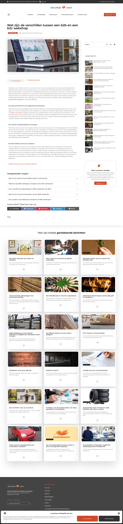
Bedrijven (13, 33)
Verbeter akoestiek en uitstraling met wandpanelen (104, 123)
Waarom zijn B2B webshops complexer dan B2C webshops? (43, 184)
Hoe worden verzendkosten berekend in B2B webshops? (43, 199)
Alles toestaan (87, 518)
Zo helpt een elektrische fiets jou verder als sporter (104, 98)
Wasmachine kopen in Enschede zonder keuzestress (105, 148)
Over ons (47, 487)
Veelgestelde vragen (34, 80)
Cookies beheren (109, 518)
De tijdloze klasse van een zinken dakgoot (58, 334)
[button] (119, 513)
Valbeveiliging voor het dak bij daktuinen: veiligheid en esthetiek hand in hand (24, 334)
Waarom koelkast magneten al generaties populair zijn (102, 130)
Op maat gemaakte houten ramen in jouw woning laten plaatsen (60, 445)
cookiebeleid (28, 519)
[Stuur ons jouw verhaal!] (100, 165)
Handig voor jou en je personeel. (95, 370)
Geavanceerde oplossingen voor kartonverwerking (21, 296)
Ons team (47, 490)
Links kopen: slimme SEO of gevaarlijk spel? (57, 508)
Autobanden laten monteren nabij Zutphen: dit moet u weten (96, 408)
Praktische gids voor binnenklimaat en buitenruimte (104, 136)
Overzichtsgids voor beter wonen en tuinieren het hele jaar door (103, 80)
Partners (30, 14)
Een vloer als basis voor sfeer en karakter (104, 73)
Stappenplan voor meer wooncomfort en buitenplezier (105, 92)
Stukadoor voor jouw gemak (20, 370)
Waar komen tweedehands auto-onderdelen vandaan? (22, 445)
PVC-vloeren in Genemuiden (94, 333)
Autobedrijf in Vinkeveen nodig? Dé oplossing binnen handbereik (96, 445)
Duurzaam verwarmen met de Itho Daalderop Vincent (103, 86)
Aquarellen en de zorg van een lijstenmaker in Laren (102, 61)
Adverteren (48, 505)
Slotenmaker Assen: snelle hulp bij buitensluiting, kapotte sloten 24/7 (103, 67)
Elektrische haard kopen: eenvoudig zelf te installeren (98, 296)
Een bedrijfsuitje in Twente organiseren (61, 296)
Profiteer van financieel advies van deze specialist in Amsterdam (61, 408)
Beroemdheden (49, 496)
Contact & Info (82, 14)
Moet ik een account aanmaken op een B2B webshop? (43, 194)
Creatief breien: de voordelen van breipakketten (103, 105)
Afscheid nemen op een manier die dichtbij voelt (96, 259)
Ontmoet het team (67, 14)
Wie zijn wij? (53, 14)
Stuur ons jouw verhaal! (100, 170)
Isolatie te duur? (52, 370)
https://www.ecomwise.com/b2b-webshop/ (22, 164)
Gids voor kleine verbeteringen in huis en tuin (104, 117)
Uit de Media (41, 14)
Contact (47, 502)
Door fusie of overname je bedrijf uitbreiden (59, 259)
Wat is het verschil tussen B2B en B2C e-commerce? (43, 178)
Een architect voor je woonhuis (21, 408)
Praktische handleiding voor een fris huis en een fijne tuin (105, 111)
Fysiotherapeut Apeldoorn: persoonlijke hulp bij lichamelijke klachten (104, 142)
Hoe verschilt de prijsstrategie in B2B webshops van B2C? (43, 189)
